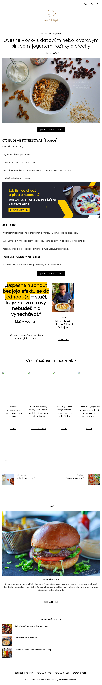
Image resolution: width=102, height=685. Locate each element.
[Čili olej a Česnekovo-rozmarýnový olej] (7, 652)
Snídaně (44, 33)
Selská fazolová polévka (26, 638)
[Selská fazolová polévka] (7, 641)
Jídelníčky (63, 317)
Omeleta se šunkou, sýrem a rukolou (89, 413)
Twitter (15, 460)
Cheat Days (9, 406)
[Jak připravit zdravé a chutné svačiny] (7, 629)
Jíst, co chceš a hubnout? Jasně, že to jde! (63, 324)
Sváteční (5, 409)
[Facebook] (3, 4)
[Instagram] (8, 4)
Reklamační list (62, 673)
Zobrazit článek (13, 429)
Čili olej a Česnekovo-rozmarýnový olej (33, 649)
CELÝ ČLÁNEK (63, 339)
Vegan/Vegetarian (54, 33)
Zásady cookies (80, 673)
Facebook (11, 460)
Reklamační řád (44, 673)
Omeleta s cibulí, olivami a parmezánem (64, 413)
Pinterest (19, 460)
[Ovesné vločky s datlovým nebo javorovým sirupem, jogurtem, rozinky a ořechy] (51, 90)
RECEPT (38, 429)
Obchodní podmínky (24, 673)
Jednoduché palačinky (38, 415)
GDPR (26, 680)
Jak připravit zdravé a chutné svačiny (32, 626)
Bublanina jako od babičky (13, 415)
